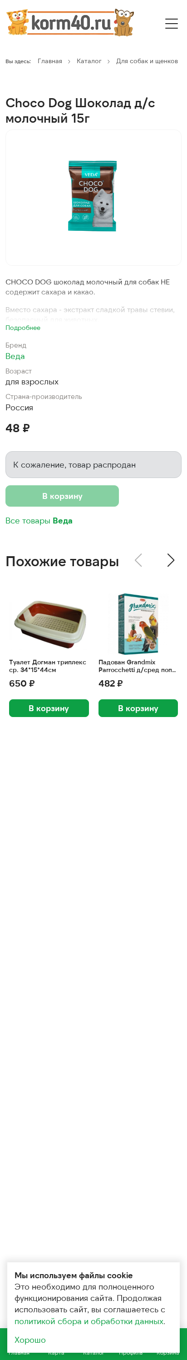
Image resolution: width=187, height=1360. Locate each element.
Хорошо (30, 1340)
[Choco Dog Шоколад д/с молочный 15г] (93, 197)
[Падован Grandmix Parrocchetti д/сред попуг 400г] (138, 624)
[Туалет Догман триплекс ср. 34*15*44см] (49, 624)
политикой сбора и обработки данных (89, 1321)
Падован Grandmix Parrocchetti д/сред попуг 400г (138, 666)
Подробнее (22, 327)
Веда (15, 356)
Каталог (89, 61)
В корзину (62, 496)
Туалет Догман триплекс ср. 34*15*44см (47, 665)
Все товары (39, 520)
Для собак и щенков (147, 61)
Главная (50, 61)
